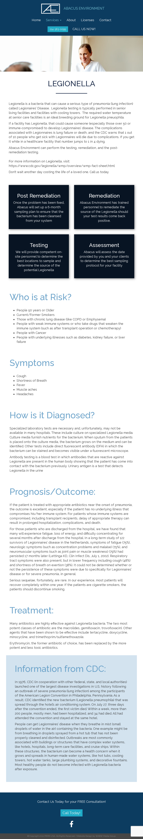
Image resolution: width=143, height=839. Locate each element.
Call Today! (71, 813)
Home (36, 20)
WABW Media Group (106, 836)
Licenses (87, 20)
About (71, 20)
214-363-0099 (58, 29)
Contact (105, 20)
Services (53, 20)
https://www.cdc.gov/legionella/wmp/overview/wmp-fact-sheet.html (62, 166)
